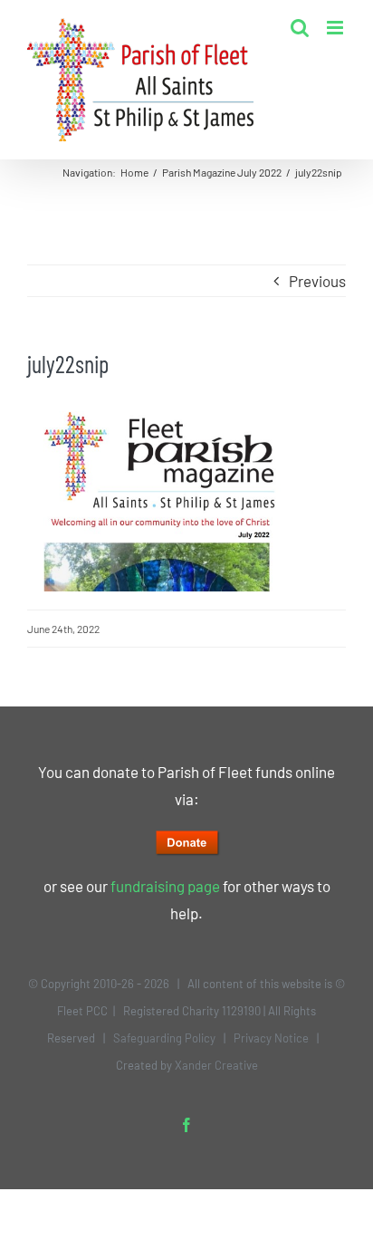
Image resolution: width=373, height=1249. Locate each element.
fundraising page (165, 886)
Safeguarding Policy (164, 1038)
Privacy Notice (271, 1038)
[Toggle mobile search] (300, 27)
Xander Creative (216, 1065)
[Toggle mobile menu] (336, 27)
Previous (317, 281)
